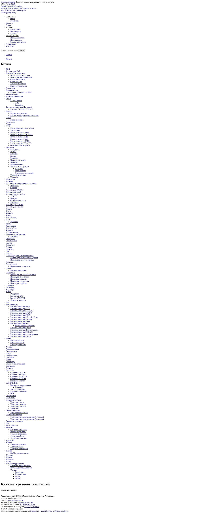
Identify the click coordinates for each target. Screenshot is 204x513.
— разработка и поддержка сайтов (49, 511)
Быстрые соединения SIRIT (21, 109)
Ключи (8, 211)
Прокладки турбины (18, 283)
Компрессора (11, 217)
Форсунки (10, 440)
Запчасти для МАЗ (13, 192)
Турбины (14, 177)
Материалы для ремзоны (16, 234)
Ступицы (9, 368)
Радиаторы (10, 290)
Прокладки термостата (19, 281)
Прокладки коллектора (19, 277)
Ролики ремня (11, 351)
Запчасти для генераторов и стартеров (21, 183)
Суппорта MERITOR (18, 377)
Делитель (14, 222)
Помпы (9, 268)
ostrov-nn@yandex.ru (15, 500)
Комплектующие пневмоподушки (24, 258)
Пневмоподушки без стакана (22, 260)
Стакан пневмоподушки (15, 364)
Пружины (10, 285)
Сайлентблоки (11, 355)
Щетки (8, 461)
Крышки (9, 230)
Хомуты (9, 442)
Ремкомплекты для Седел (20, 336)
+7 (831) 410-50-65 (27, 505)
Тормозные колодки (18, 406)
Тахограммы (11, 396)
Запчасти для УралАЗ (14, 207)
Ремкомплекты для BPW (20, 307)
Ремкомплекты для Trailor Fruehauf (24, 330)
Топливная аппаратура (19, 166)
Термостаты (10, 398)
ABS (17, 103)
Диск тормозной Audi (19, 413)
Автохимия (15, 130)
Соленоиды (10, 362)
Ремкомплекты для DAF (20, 309)
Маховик (14, 158)
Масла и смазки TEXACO (20, 143)
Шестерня (14, 203)
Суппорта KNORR (18, 374)
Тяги (7, 423)
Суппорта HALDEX (18, 372)
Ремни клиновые (17, 340)
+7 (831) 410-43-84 (25, 502)
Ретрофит (19, 105)
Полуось (13, 198)
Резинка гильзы (16, 164)
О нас (12, 19)
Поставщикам (16, 40)
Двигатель (10, 147)
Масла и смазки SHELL (20, 141)
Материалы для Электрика (21, 468)
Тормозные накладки (14, 421)
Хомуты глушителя (18, 444)
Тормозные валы (17, 402)
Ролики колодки (12, 349)
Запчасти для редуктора (15, 194)
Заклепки (9, 181)
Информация (11, 44)
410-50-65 (11, 4)
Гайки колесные (16, 120)
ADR (8, 69)
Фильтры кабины (17, 436)
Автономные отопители (15, 73)
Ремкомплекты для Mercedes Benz (24, 317)
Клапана (13, 154)
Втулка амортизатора (18, 113)
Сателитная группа (18, 200)
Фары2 (18, 478)
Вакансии (14, 21)
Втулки (9, 111)
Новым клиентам (17, 38)
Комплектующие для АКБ (20, 92)
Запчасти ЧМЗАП (17, 298)
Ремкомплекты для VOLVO (21, 332)
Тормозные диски (13, 411)
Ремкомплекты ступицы (25, 326)
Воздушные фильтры (18, 430)
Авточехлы (10, 88)
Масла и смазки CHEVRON (21, 135)
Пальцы (9, 247)
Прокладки (10, 273)
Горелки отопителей (18, 86)
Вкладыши (14, 150)
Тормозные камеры (18, 404)
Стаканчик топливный (24, 173)
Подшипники (11, 264)
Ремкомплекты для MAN (20, 315)
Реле (7, 302)
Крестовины (11, 226)
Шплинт (13, 237)
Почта (9, 6)
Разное (8, 292)
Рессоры (9, 347)
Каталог (13, 34)
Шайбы (9, 451)
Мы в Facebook (20, 8)
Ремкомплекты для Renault (21, 319)
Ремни (8, 338)
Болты (8, 99)
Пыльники (10, 287)
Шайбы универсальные (19, 453)
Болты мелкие (16, 101)
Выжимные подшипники (20, 385)
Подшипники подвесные (20, 266)
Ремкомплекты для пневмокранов (24, 334)
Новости (9, 23)
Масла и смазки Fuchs (19, 137)
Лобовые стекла (12, 232)
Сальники (10, 357)
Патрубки (10, 249)
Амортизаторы (12, 94)
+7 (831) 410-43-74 (31, 507)
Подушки (9, 262)
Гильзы (13, 152)
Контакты (10, 46)
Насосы (9, 243)
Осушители (10, 245)
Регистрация (6, 13)
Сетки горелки (16, 82)
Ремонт (9, 25)
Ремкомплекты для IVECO (21, 313)
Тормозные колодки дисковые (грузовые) (27, 417)
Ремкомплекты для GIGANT (21, 311)
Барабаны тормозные (14, 96)
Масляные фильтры (18, 432)
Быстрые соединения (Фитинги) (19, 107)
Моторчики (10, 239)
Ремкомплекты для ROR (20, 321)
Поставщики (15, 31)
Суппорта (10, 370)
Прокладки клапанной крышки (23, 275)
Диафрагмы (10, 179)
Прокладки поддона (18, 279)
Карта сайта (17, 6)
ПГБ (7, 251)
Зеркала (9, 209)
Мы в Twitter (31, 8)
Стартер (13, 188)
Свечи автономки (17, 80)
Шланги (9, 457)
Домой (3, 6)
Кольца (13, 156)
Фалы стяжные (12, 425)
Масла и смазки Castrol (19, 133)
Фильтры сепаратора (18, 438)
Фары (17, 476)
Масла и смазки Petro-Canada (22, 128)
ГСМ (8, 126)
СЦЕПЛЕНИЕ (11, 383)
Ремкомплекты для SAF (20, 324)
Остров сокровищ (8, 2)
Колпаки (9, 213)
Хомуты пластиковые (19, 449)
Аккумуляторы (12, 90)
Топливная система (18, 175)
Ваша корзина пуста (13, 10)
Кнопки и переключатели (20, 466)
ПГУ (12, 394)
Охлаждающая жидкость (20, 145)
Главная (9, 55)
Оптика (13, 470)
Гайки (8, 118)
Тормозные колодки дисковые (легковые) (27, 419)
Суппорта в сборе (17, 381)
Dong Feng (14, 294)
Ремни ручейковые (18, 345)
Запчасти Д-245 (16, 296)
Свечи (8, 360)
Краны (8, 224)
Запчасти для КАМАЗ (14, 190)
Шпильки (9, 459)
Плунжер (19, 169)
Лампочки (19, 472)
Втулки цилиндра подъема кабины (24, 116)
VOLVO (13, 196)
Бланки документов (18, 42)
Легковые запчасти (18, 300)
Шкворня (9, 455)
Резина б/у (19, 387)
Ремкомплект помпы (18, 270)
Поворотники (20, 474)
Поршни (13, 162)
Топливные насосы (18, 84)
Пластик (9, 253)
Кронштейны (11, 228)
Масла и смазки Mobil (19, 139)
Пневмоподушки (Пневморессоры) (20, 256)
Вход (14, 13)
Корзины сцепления (18, 391)
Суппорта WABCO (18, 379)
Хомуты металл (16, 447)
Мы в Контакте (7, 8)
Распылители (20, 171)
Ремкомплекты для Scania (20, 328)
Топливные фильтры (18, 434)
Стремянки (10, 366)
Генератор (14, 186)
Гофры (8, 124)
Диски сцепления (17, 389)
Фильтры (9, 427)
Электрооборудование (15, 464)
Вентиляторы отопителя (20, 75)
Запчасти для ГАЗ (13, 71)
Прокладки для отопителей (21, 77)
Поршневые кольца (18, 160)
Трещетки (14, 408)
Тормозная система (13, 400)
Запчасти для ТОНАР (14, 205)
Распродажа (15, 29)
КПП (8, 220)
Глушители (10, 122)
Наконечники (11, 241)
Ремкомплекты (12, 304)
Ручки (8, 353)
